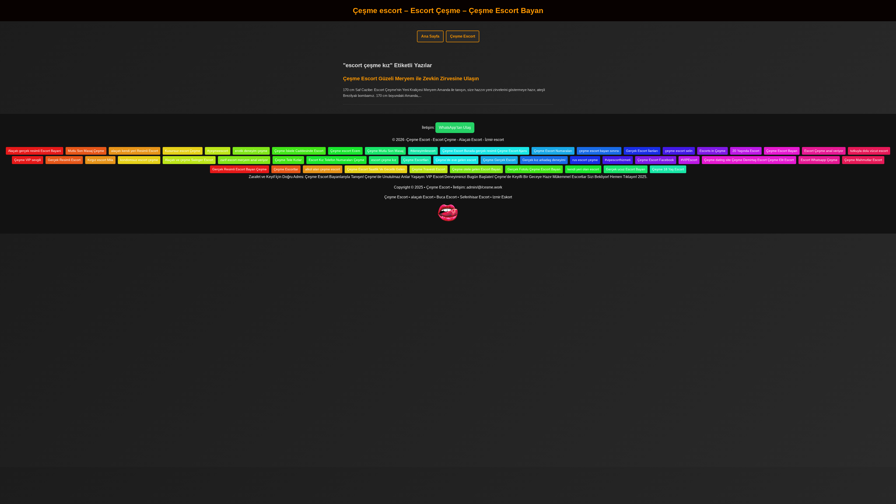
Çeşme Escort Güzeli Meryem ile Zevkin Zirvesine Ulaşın (411, 78)
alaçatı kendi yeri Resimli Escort (134, 151)
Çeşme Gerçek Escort (499, 160)
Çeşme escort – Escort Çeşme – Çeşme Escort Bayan (448, 10)
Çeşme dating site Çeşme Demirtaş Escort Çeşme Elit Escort (749, 160)
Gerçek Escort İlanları (642, 151)
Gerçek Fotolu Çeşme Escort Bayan (534, 169)
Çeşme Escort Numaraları (553, 151)
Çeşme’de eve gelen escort (456, 160)
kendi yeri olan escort (583, 169)
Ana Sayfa (430, 36)
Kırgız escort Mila (100, 160)
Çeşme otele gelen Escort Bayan (476, 169)
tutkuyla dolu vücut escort (869, 151)
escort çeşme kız (383, 160)
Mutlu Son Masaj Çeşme (86, 151)
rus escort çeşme (585, 160)
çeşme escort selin (679, 151)
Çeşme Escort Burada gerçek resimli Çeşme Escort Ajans (484, 151)
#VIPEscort (689, 160)
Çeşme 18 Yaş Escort (668, 169)
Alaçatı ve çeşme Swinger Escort (189, 160)
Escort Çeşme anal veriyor (823, 151)
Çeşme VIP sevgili (27, 160)
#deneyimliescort (422, 151)
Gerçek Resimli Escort (64, 160)
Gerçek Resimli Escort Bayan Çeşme (239, 169)
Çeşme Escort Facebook (655, 160)
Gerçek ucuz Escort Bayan (625, 169)
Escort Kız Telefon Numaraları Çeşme (336, 160)
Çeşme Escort (462, 36)
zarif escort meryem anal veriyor (244, 160)
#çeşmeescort (217, 151)
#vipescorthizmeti (617, 160)
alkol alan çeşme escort (322, 169)
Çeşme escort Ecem (345, 151)
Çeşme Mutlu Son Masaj (385, 151)
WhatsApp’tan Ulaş (455, 128)
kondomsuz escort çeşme (139, 160)
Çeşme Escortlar (286, 169)
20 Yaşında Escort (745, 151)
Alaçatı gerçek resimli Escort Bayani (34, 151)
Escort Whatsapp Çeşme (819, 160)
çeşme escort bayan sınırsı (599, 151)
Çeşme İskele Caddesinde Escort (298, 151)
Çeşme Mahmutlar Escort (863, 160)
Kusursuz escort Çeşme (182, 151)
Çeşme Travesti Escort (428, 169)
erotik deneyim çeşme (251, 151)
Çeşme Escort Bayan (781, 151)
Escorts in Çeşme (712, 151)
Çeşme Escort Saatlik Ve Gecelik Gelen (376, 169)
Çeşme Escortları (416, 160)
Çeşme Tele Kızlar (288, 160)
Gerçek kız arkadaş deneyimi (543, 160)
